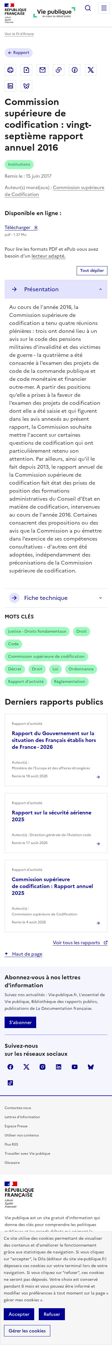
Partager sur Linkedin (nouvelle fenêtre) (10, 86)
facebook (10, 1067)
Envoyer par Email (42, 70)
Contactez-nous (18, 1108)
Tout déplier (92, 271)
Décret (15, 669)
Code (13, 644)
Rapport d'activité (26, 682)
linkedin (58, 1067)
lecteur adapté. (48, 255)
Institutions (19, 164)
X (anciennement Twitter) (26, 1067)
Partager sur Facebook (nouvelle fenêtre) (74, 70)
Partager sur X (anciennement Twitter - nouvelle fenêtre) (90, 70)
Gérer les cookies (27, 1330)
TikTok (10, 1083)
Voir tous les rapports (77, 942)
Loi (55, 669)
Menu (104, 8)
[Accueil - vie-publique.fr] (54, 13)
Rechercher (88, 8)
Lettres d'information (22, 1117)
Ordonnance (81, 669)
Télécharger (21, 227)
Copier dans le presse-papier (58, 70)
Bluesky (90, 1067)
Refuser (52, 1314)
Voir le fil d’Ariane (19, 34)
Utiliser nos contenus (22, 1135)
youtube (74, 1067)
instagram (42, 1067)
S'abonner (20, 1022)
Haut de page (26, 953)
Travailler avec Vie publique (27, 1153)
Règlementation (69, 682)
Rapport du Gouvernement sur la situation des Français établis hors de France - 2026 (54, 740)
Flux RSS (11, 1144)
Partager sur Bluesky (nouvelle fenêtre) (26, 86)
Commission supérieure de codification (46, 657)
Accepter (19, 1314)
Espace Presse (16, 1126)
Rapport (21, 53)
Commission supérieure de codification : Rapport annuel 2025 (52, 886)
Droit (81, 631)
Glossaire (12, 1162)
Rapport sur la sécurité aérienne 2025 (51, 816)
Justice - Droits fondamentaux (37, 631)
